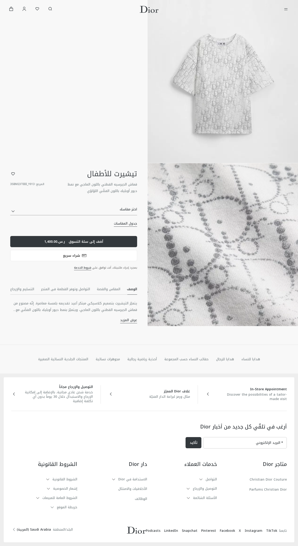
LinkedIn (171, 531)
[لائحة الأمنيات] (37, 9)
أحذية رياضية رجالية (142, 359)
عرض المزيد (128, 320)
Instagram (253, 531)
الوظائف (141, 499)
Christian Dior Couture (268, 479)
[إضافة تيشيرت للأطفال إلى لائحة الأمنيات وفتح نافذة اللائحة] (13, 174)
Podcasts (153, 531)
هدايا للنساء (250, 359)
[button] (223, 81)
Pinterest (208, 531)
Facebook (227, 531)
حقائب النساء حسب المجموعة (186, 359)
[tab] (132, 289)
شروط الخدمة (82, 267)
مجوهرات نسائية (108, 359)
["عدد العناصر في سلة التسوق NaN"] (11, 9)
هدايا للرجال (225, 359)
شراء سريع (71, 256)
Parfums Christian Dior (268, 489)
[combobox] (73, 211)
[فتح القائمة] (285, 9)
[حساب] (24, 9)
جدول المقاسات (125, 223)
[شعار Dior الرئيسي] (149, 9)
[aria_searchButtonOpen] (50, 9)
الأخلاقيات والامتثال (132, 489)
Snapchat (189, 531)
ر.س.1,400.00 (73, 242)
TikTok (271, 531)
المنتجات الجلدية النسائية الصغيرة (63, 359)
